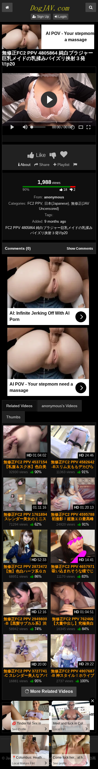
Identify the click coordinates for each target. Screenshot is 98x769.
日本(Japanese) (56, 203)
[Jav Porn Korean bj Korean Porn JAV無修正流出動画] (48, 6)
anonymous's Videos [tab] (59, 406)
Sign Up (42, 17)
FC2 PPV (34, 203)
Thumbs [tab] (13, 417)
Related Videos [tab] (19, 406)
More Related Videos (51, 691)
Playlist (62, 164)
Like (40, 155)
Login (62, 17)
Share (44, 164)
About (25, 164)
